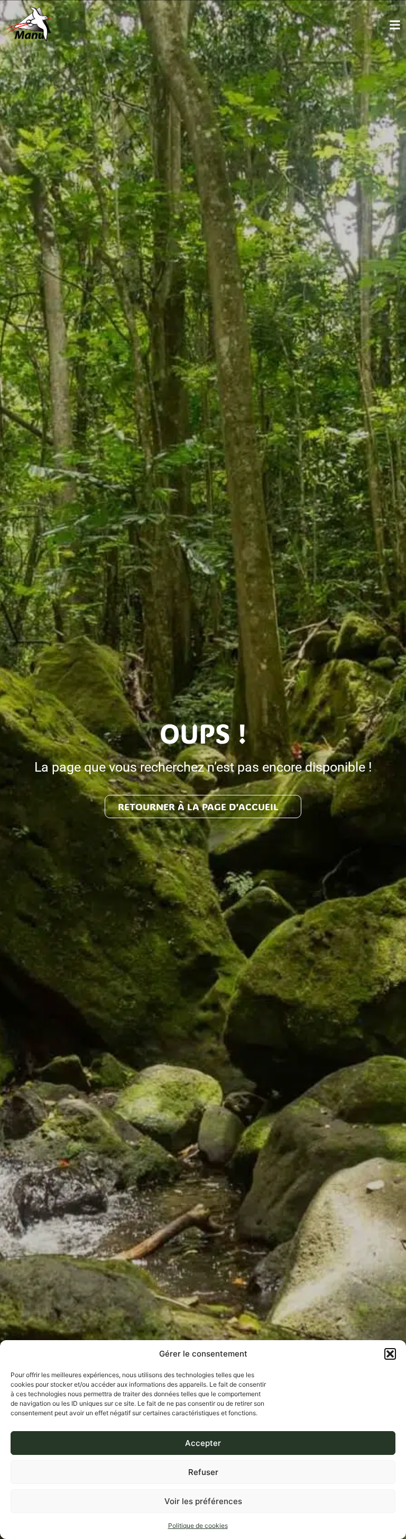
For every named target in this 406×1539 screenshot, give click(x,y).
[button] (390, 1354)
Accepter (203, 1443)
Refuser (203, 1472)
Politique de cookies (198, 1525)
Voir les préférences (203, 1501)
